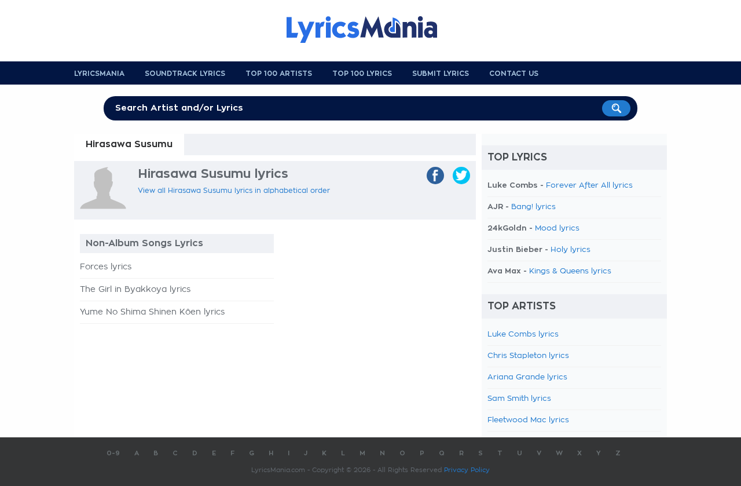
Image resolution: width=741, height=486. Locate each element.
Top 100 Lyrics (362, 73)
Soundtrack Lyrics (185, 73)
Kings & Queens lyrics (570, 271)
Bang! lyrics (533, 207)
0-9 (113, 453)
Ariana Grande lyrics (527, 377)
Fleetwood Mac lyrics (528, 420)
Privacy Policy (467, 470)
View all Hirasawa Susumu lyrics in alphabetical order (234, 190)
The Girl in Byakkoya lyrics (135, 290)
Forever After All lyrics (589, 185)
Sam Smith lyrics (519, 399)
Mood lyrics (557, 228)
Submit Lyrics (440, 73)
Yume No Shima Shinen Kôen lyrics (152, 312)
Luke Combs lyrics (523, 334)
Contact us (513, 73)
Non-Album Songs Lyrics (144, 243)
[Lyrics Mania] (370, 29)
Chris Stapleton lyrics (528, 356)
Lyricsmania (99, 73)
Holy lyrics (570, 250)
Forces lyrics (105, 267)
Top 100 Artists (278, 73)
